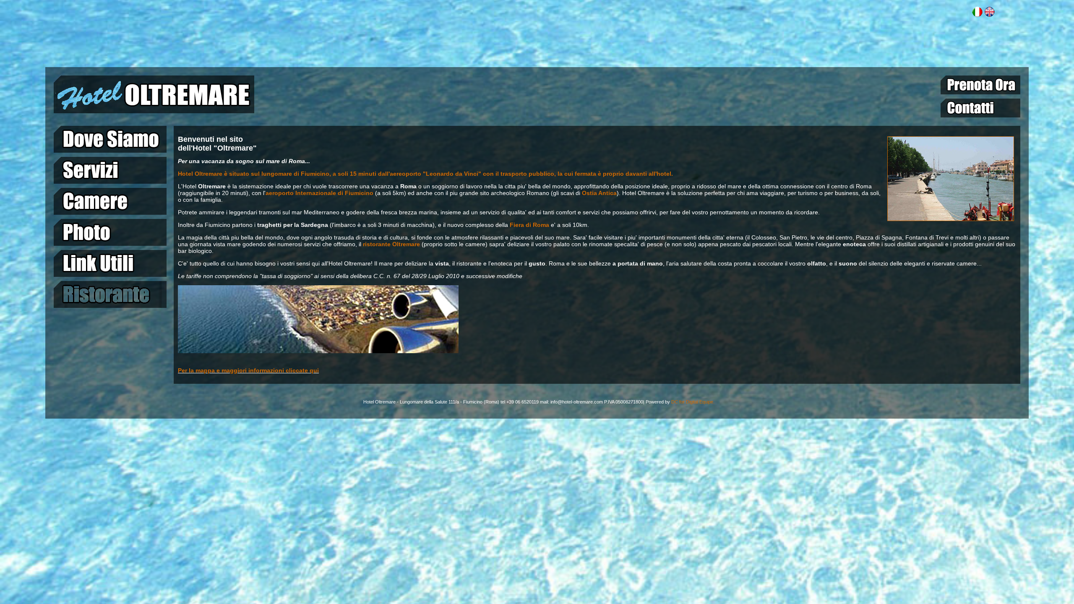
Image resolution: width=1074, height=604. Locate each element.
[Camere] (110, 201)
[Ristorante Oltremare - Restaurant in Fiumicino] (110, 294)
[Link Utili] (110, 263)
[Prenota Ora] (980, 85)
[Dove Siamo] (110, 139)
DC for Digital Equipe (692, 401)
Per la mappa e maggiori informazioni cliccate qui (248, 370)
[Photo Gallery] (110, 232)
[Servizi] (110, 170)
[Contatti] (980, 108)
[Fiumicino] (950, 219)
